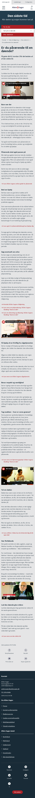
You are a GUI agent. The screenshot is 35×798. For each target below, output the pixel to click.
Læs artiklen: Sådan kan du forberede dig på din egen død (18, 534)
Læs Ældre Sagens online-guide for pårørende (18, 184)
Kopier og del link (25, 661)
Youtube (26, 778)
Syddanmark (7, 745)
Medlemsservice (8, 714)
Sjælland (5, 749)
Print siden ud (9, 661)
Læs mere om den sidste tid (12, 636)
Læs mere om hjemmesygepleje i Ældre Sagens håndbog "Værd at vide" (18, 461)
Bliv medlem (17, 792)
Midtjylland (6, 741)
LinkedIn (9, 778)
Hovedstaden (7, 753)
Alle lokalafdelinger (9, 757)
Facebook (9, 770)
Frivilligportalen (28, 2)
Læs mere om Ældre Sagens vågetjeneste (16, 376)
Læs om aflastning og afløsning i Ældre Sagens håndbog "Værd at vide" (18, 314)
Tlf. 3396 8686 (6, 692)
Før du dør (6, 27)
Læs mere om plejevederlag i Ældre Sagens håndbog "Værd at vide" (17, 308)
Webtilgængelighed (9, 722)
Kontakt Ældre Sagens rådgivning (14, 304)
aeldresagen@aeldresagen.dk (10, 689)
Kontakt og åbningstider (10, 710)
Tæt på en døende (9, 31)
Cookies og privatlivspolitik (11, 718)
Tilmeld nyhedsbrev (9, 726)
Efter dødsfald (8, 34)
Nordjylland (6, 737)
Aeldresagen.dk (5, 2)
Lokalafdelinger (17, 2)
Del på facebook (9, 653)
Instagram (25, 770)
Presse (5, 706)
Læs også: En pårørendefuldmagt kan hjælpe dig (19, 226)
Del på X (26, 653)
